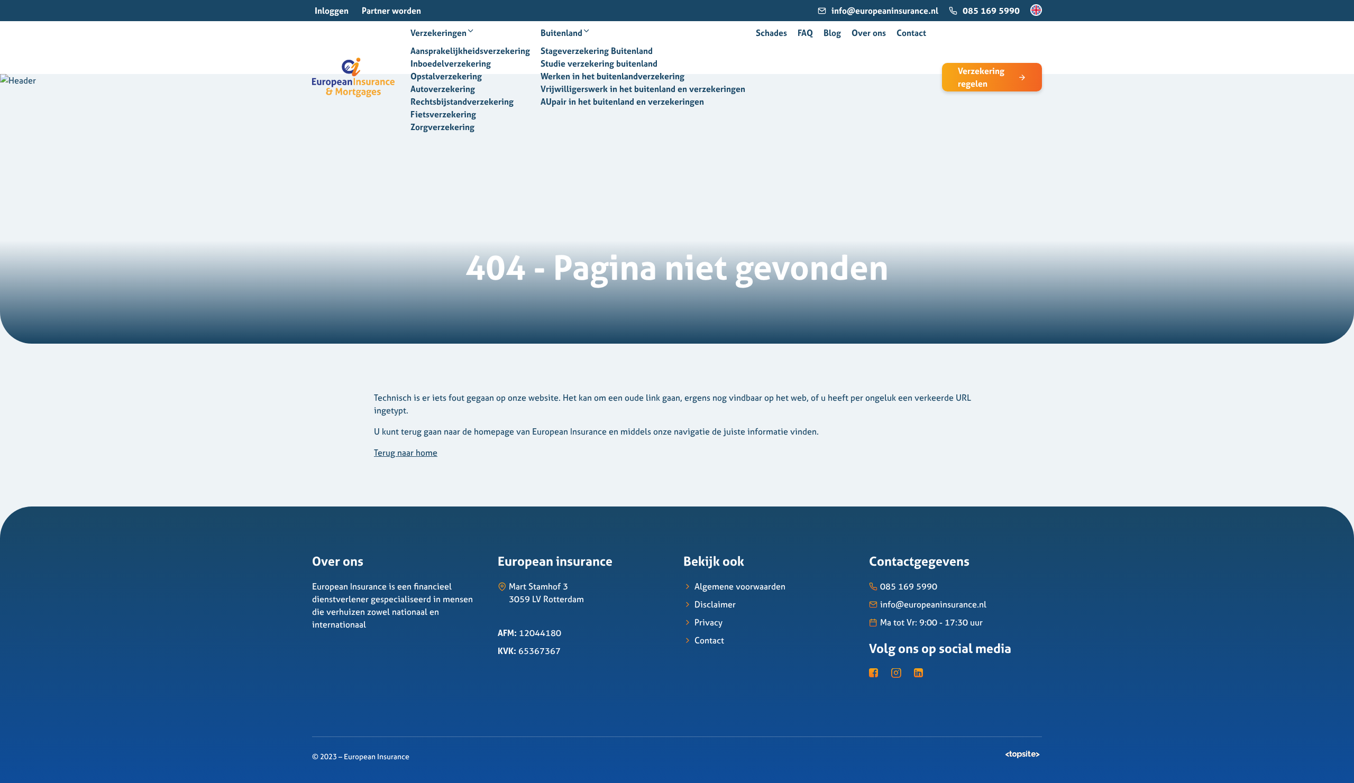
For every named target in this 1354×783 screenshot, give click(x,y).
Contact (911, 33)
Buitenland (561, 33)
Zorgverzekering (442, 127)
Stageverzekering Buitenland (597, 51)
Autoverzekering (442, 89)
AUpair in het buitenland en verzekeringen (622, 101)
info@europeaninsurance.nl (884, 10)
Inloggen (332, 10)
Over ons (869, 33)
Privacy (708, 622)
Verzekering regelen (981, 77)
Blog (832, 33)
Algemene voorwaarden (739, 586)
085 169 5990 (991, 10)
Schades (771, 33)
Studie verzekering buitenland (599, 63)
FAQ (805, 33)
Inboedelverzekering (450, 63)
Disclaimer (715, 604)
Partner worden (391, 10)
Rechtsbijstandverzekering (462, 101)
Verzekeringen (438, 33)
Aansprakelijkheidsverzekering (470, 51)
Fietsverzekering (443, 114)
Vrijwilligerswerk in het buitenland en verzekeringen (643, 89)
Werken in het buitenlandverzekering (612, 76)
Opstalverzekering (446, 76)
